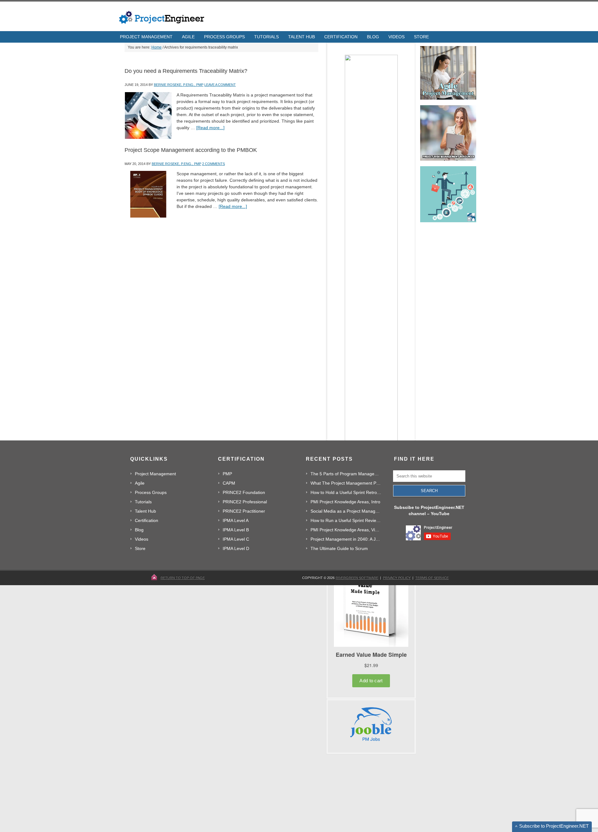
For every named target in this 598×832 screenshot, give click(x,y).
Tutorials (143, 501)
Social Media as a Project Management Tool (346, 511)
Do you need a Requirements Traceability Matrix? (186, 71)
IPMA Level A (236, 520)
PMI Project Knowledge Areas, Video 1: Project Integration (346, 529)
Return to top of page (182, 578)
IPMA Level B (236, 529)
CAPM (229, 483)
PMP (227, 473)
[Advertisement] (373, 793)
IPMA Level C (236, 539)
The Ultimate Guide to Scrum (339, 548)
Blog (139, 529)
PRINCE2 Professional (245, 501)
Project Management (155, 473)
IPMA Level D (236, 548)
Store (140, 548)
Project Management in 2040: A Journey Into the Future (346, 539)
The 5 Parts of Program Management (346, 473)
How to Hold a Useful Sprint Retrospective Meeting (346, 492)
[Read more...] (210, 127)
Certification (146, 520)
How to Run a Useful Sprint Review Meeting (346, 520)
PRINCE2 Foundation (244, 492)
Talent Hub (145, 511)
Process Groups (151, 492)
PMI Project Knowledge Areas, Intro (345, 501)
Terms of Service (431, 578)
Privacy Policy (397, 578)
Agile (140, 483)
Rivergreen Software (356, 578)
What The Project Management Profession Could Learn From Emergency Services (346, 483)
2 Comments (213, 164)
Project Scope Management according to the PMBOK (191, 150)
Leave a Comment (220, 85)
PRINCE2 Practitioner (244, 511)
